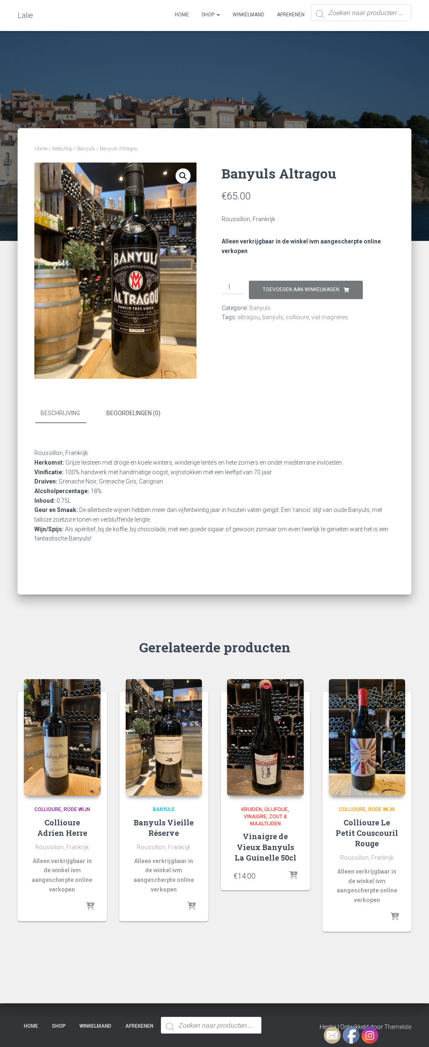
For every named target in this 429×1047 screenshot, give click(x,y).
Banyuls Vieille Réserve (164, 827)
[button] (183, 176)
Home (182, 15)
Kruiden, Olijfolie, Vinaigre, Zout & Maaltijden (265, 817)
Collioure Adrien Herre (62, 827)
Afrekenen (291, 15)
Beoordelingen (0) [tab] (133, 413)
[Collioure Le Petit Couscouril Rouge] (367, 737)
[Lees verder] (90, 906)
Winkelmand (248, 15)
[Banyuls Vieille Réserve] (164, 737)
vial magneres (329, 317)
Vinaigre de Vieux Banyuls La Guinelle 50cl (265, 846)
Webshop (62, 149)
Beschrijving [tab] (60, 413)
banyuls (272, 317)
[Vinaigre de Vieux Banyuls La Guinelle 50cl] (265, 737)
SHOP (209, 15)
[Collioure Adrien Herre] (62, 737)
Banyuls (86, 149)
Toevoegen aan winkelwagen (301, 289)
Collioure (47, 809)
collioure (297, 317)
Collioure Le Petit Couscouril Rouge (367, 832)
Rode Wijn (77, 809)
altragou (249, 317)
